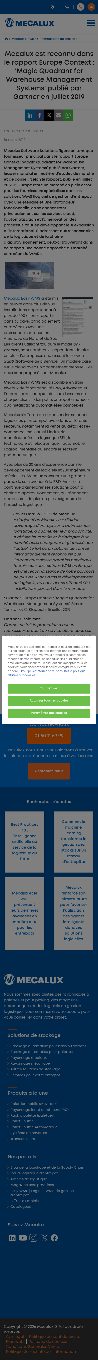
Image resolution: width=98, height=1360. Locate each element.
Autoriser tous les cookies (49, 701)
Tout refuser (49, 688)
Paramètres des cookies (49, 713)
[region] (48, 680)
